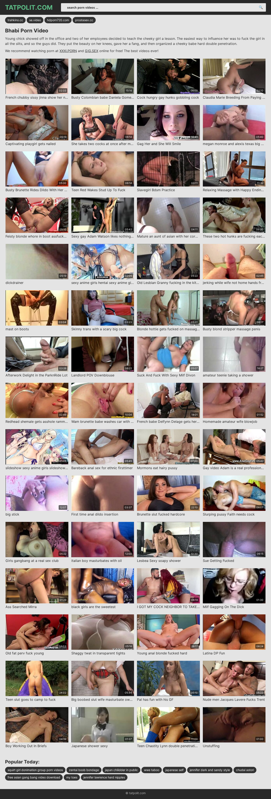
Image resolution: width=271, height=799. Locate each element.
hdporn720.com (58, 20)
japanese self (174, 770)
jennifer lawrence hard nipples (104, 777)
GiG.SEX (91, 51)
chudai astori (245, 770)
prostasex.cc (84, 20)
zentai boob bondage (84, 770)
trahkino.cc (15, 20)
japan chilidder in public (121, 770)
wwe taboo (151, 770)
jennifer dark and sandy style (210, 770)
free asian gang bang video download (34, 777)
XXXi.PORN (68, 51)
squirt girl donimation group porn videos (35, 770)
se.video (35, 20)
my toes (71, 777)
